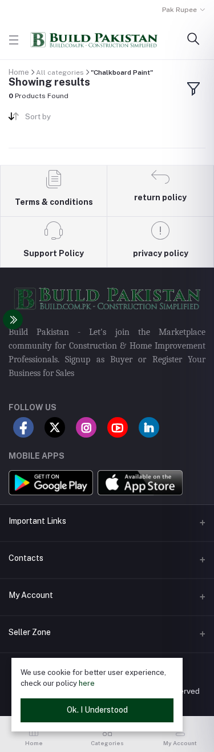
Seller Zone (30, 632)
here (87, 683)
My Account (31, 595)
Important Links (37, 520)
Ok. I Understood (97, 709)
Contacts (26, 558)
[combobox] (61, 119)
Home (19, 72)
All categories (60, 72)
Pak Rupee (179, 10)
